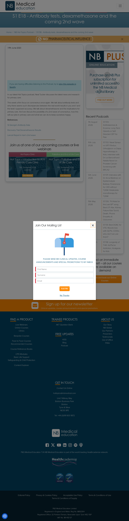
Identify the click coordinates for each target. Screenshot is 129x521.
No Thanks (64, 295)
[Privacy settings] (5, 516)
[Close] (93, 225)
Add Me (64, 288)
